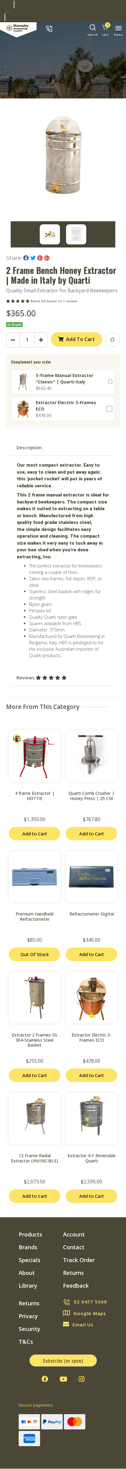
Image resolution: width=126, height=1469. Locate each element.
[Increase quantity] (41, 340)
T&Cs (26, 1341)
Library (28, 1285)
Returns (73, 1272)
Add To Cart (80, 339)
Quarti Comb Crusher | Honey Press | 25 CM (91, 795)
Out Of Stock (34, 954)
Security (29, 1328)
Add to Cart (34, 834)
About (27, 1272)
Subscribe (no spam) (63, 1360)
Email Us (83, 1324)
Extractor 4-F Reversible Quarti (92, 1158)
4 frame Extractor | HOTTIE (34, 795)
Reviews (26, 677)
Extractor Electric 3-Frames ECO (91, 1037)
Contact (73, 1247)
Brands (28, 1247)
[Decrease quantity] (12, 340)
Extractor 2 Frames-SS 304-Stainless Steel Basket (34, 1040)
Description (29, 447)
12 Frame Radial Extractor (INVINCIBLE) (34, 1158)
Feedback (76, 1285)
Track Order (79, 1260)
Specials (29, 1260)
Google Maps (89, 1313)
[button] (112, 339)
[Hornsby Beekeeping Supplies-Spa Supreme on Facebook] (45, 1379)
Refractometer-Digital (91, 914)
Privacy (28, 1316)
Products (30, 1234)
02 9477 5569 (90, 1302)
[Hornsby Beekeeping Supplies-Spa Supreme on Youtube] (63, 1379)
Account (74, 1234)
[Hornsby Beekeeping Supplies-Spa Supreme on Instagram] (81, 1379)
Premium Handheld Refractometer (35, 916)
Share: (14, 257)
